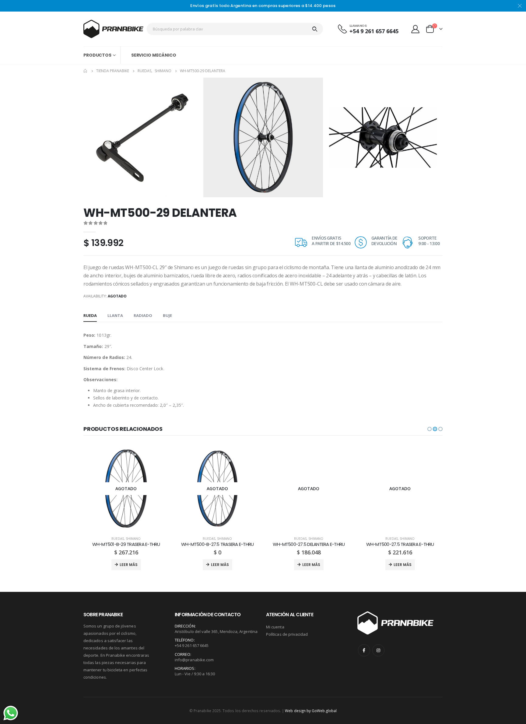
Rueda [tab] (90, 315)
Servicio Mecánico (153, 55)
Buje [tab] (167, 315)
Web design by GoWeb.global (311, 710)
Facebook (364, 650)
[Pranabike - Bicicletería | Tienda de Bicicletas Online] (113, 29)
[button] (429, 429)
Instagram (378, 650)
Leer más (129, 564)
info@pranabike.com (194, 659)
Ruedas (117, 538)
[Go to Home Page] (85, 71)
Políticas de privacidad (287, 634)
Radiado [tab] (143, 315)
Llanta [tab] (115, 315)
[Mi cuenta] (415, 29)
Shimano (133, 538)
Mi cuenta (275, 627)
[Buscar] (315, 29)
